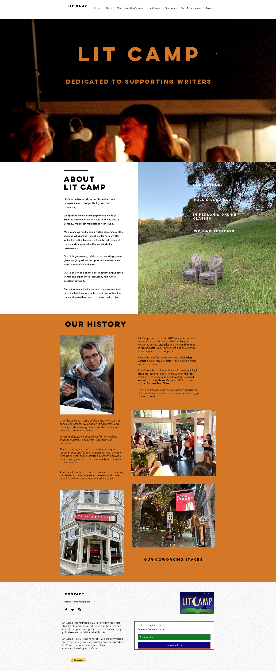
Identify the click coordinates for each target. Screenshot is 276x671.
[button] (78, 660)
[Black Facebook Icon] (66, 610)
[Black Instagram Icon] (79, 610)
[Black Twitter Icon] (73, 610)
